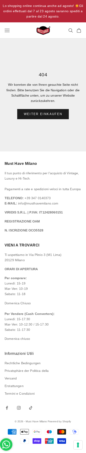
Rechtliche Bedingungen (23, 363)
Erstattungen (14, 386)
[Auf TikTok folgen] (30, 408)
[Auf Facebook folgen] (7, 408)
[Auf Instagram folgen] (19, 408)
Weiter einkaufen (43, 114)
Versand (11, 378)
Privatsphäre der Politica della (27, 371)
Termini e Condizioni (20, 393)
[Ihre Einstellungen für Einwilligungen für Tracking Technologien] (78, 445)
